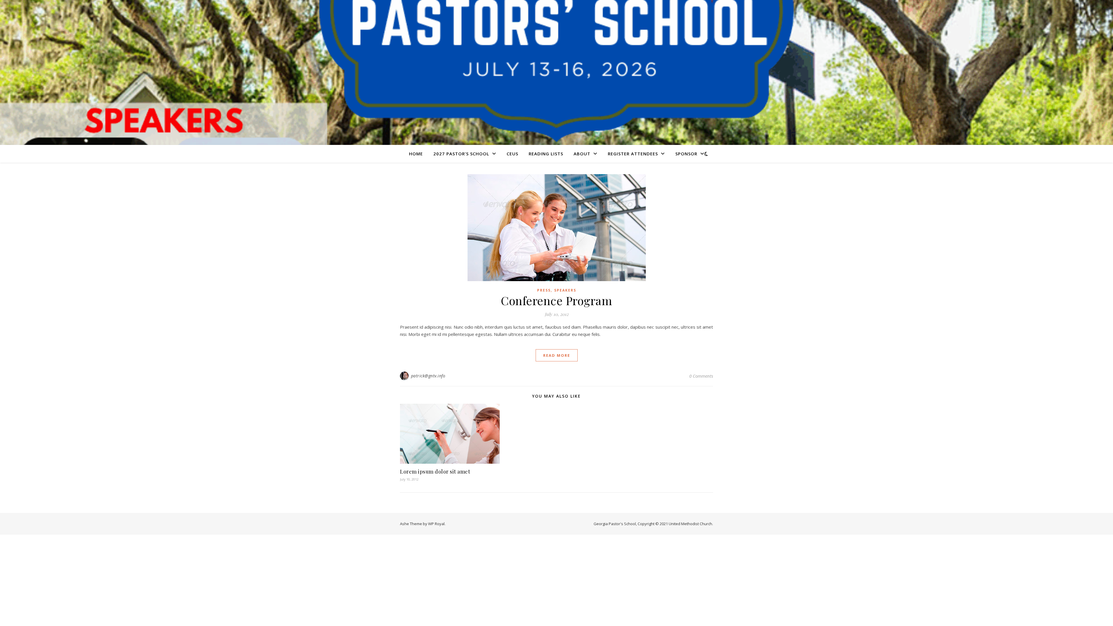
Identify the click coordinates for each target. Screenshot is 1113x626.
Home (416, 153)
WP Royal (436, 523)
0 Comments (701, 376)
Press (544, 290)
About (582, 153)
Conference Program (556, 300)
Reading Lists (546, 153)
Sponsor (686, 153)
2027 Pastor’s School (461, 153)
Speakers (565, 290)
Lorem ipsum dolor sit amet (435, 471)
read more (556, 355)
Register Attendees (633, 153)
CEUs (512, 153)
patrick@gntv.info (428, 375)
